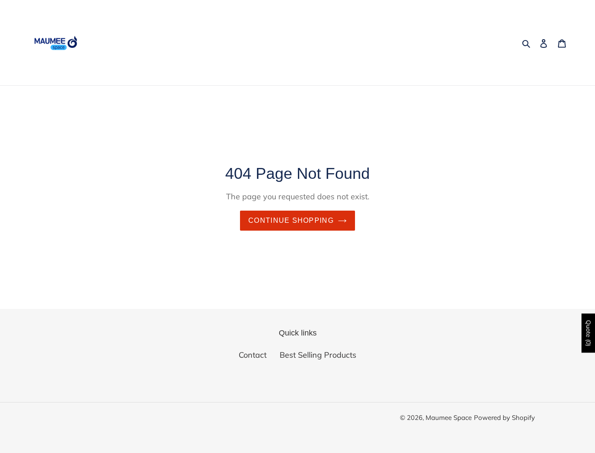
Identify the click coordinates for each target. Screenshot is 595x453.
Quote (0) (588, 333)
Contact (253, 355)
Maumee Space (449, 417)
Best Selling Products (318, 355)
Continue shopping (291, 220)
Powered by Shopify (504, 417)
